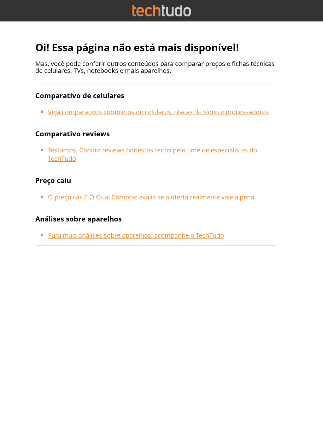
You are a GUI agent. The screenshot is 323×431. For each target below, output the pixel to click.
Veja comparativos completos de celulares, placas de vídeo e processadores (158, 112)
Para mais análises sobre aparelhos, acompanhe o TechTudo (136, 235)
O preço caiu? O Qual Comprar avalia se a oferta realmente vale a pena (151, 197)
